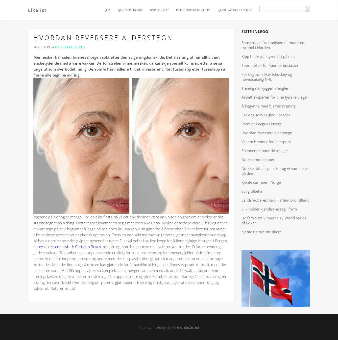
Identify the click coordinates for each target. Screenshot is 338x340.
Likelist (37, 10)
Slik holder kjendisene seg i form (269, 209)
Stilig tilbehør (252, 191)
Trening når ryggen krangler (265, 88)
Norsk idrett (159, 10)
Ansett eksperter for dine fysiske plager (274, 97)
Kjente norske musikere (193, 10)
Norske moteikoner (257, 159)
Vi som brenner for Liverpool (266, 141)
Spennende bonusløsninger (264, 150)
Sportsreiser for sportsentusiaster (269, 65)
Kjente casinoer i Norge (235, 10)
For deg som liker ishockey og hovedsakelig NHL (266, 77)
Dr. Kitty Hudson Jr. (70, 47)
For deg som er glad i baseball (266, 114)
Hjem (106, 10)
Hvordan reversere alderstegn (103, 37)
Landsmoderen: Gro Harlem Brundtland (275, 200)
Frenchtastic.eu (186, 327)
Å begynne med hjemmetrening (268, 106)
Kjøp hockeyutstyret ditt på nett (268, 56)
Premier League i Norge (261, 123)
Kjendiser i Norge (130, 10)
